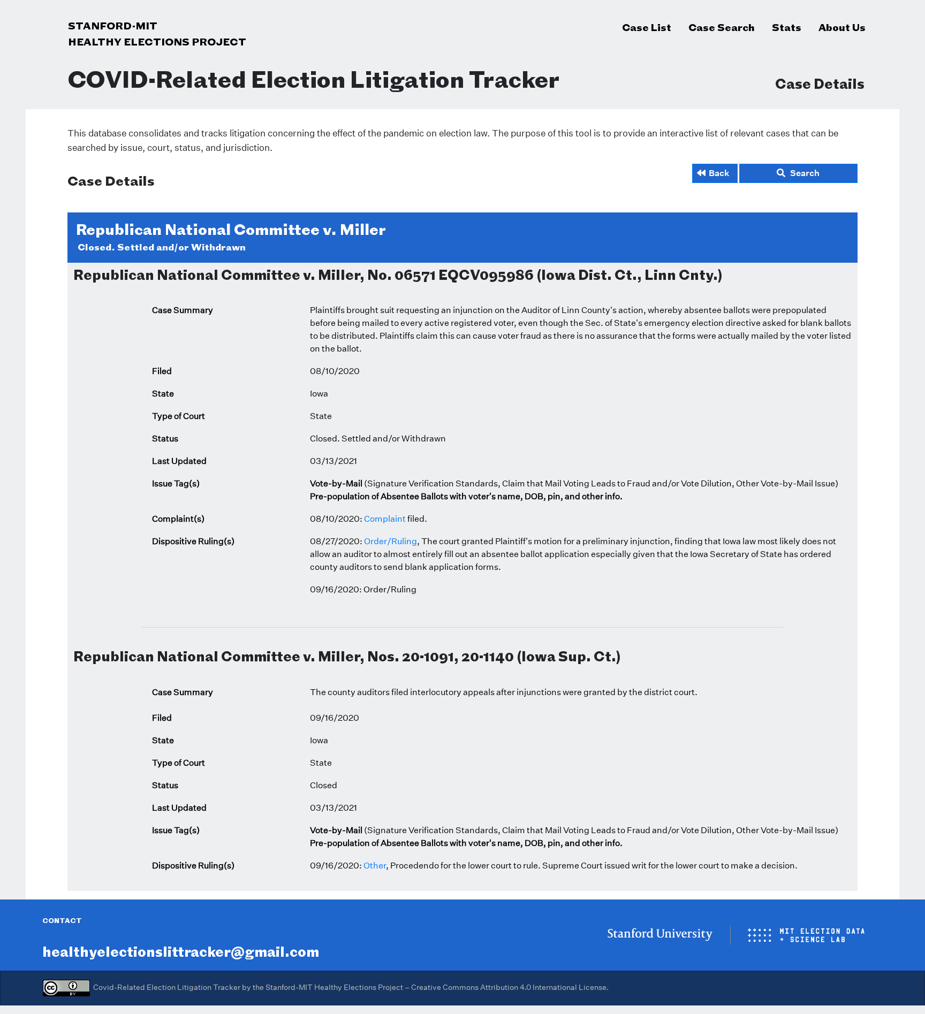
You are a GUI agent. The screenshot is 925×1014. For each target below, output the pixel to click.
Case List (646, 27)
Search (802, 173)
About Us (842, 27)
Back (719, 173)
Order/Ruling (390, 541)
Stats (786, 27)
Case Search (721, 27)
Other (374, 865)
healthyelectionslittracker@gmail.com (180, 951)
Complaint (385, 519)
